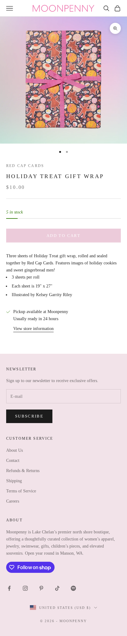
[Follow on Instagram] (25, 588)
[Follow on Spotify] (73, 588)
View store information (33, 328)
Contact (12, 460)
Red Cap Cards (25, 166)
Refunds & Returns (22, 470)
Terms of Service (21, 491)
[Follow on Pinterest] (41, 588)
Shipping (14, 481)
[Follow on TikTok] (57, 588)
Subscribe (29, 416)
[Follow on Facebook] (9, 588)
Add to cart (63, 235)
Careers (12, 501)
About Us (14, 450)
